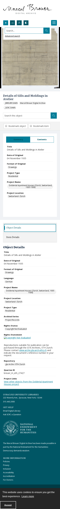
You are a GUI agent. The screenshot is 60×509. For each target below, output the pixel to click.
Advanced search (12, 36)
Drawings (12, 167)
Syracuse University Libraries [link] (21, 394)
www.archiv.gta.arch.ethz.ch (33, 350)
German (8, 281)
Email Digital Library (11, 411)
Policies (6, 461)
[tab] (18, 139)
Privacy (6, 465)
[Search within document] (54, 115)
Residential (13, 176)
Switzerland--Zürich (16, 196)
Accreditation (9, 476)
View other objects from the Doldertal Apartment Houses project (28, 383)
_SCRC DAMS (10, 107)
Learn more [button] (28, 496)
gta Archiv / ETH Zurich (15, 364)
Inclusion (7, 469)
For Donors (8, 480)
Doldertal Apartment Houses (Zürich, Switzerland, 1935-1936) (30, 186)
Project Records (12, 320)
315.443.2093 (9, 401)
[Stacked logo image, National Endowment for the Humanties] (20, 428)
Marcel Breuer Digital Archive (32, 103)
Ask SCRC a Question (12, 414)
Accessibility (8, 472)
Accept (8, 505)
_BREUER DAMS (11, 103)
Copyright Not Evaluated (16, 329)
